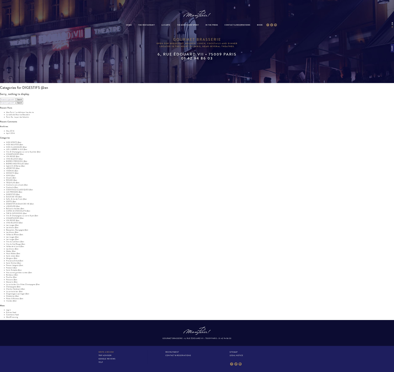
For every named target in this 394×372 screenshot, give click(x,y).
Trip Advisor (104, 355)
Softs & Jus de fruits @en (16, 199)
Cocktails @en (12, 187)
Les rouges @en (12, 225)
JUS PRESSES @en (14, 192)
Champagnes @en (13, 287)
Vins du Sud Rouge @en (15, 244)
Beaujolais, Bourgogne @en (17, 230)
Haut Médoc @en (13, 253)
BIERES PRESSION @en (16, 161)
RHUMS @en (11, 180)
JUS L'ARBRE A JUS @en (16, 149)
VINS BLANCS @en (14, 159)
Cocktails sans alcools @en (17, 185)
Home (129, 25)
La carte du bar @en (14, 291)
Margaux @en (11, 258)
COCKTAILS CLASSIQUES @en (19, 190)
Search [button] (19, 99)
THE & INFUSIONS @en (16, 213)
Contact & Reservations (237, 25)
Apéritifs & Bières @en (15, 166)
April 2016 (10, 133)
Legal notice (236, 355)
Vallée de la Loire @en (15, 246)
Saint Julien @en (13, 256)
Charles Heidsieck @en (15, 289)
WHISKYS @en (12, 173)
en (392, 23)
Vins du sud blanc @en (15, 242)
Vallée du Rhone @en (14, 234)
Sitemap (234, 352)
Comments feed (12, 315)
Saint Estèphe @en (14, 270)
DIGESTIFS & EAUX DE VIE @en (20, 204)
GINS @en (10, 175)
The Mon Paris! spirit (188, 25)
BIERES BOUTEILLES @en (17, 164)
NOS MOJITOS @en (14, 144)
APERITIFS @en (13, 168)
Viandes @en (11, 301)
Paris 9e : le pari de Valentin (17, 117)
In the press (211, 25)
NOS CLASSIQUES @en (16, 147)
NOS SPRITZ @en (13, 142)
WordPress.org (12, 317)
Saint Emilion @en (13, 263)
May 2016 (10, 131)
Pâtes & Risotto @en (14, 298)
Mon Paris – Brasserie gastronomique (197, 14)
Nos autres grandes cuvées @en (19, 272)
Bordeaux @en (12, 275)
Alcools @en (11, 178)
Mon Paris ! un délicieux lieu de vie (20, 112)
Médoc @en (11, 251)
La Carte (165, 25)
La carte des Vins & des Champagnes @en (23, 284)
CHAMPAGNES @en (15, 154)
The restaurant (146, 25)
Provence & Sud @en (14, 261)
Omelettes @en (12, 296)
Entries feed (11, 312)
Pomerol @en (11, 268)
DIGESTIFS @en (13, 194)
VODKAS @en (12, 171)
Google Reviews (106, 359)
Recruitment (172, 352)
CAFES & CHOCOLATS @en (18, 211)
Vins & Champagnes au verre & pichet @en (23, 152)
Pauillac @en (11, 277)
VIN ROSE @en (12, 156)
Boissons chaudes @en (15, 208)
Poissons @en (11, 280)
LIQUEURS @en (13, 206)
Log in (8, 310)
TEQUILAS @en (12, 182)
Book (260, 25)
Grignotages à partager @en (17, 294)
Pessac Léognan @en (14, 265)
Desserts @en (12, 282)
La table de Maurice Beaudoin (18, 114)
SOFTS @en (11, 201)
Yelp (100, 362)
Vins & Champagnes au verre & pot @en (22, 216)
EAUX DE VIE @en (14, 197)
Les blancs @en (12, 227)
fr (392, 27)
